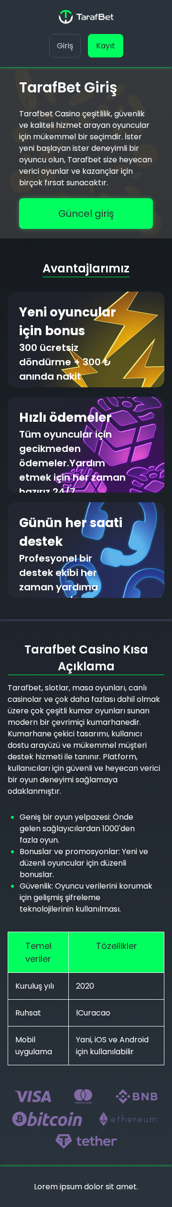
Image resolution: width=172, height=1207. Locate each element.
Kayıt (105, 45)
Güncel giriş (86, 213)
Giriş (65, 45)
